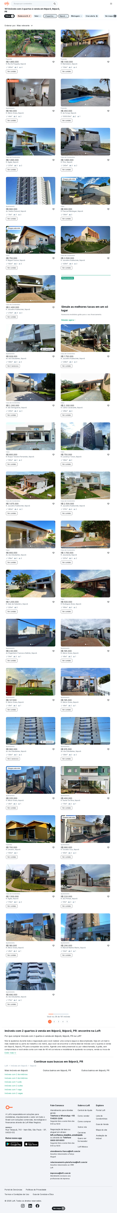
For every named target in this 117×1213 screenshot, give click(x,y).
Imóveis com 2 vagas (14, 1093)
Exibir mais (9, 1053)
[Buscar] (54, 3)
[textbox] (34, 3)
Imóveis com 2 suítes (14, 1086)
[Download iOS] (31, 1144)
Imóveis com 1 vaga (13, 1089)
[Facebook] (37, 1206)
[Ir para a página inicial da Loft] (8, 3)
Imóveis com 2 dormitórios (16, 1074)
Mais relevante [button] (23, 25)
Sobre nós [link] (82, 1127)
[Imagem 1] (30, 55)
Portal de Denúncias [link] (13, 1190)
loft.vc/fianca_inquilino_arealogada (66, 1135)
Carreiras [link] (82, 1132)
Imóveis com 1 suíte (13, 1082)
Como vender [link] (83, 1116)
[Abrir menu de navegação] (111, 3)
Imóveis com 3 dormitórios (16, 1078)
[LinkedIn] (30, 1206)
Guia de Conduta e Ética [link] (43, 1194)
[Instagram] (23, 1206)
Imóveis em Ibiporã (19, 1066)
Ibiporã (33, 1066)
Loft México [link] (83, 1147)
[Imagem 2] (32, 104)
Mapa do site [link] (101, 1130)
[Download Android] (13, 1144)
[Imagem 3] (88, 153)
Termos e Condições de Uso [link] (17, 1194)
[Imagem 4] (35, 153)
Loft (6, 1066)
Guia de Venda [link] (102, 1124)
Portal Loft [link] (100, 1110)
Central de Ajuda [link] (85, 1110)
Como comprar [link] (84, 1121)
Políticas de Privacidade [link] (36, 1190)
